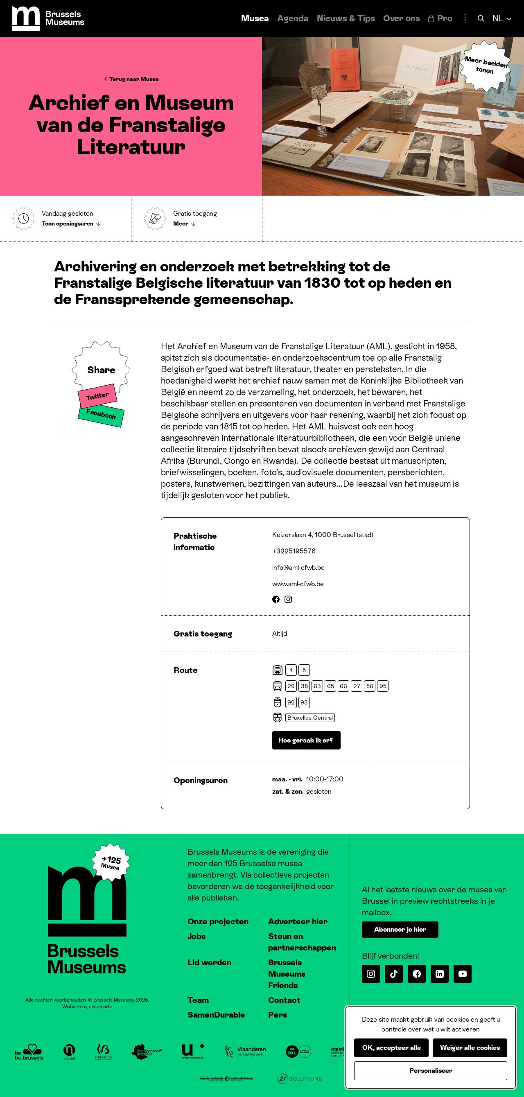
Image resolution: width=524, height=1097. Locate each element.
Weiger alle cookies (470, 1048)
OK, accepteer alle (391, 1048)
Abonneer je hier (400, 929)
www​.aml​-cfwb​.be (298, 584)
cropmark (100, 1006)
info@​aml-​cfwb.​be (298, 567)
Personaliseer (430, 1070)
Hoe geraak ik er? (306, 740)
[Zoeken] (481, 18)
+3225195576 (294, 551)
